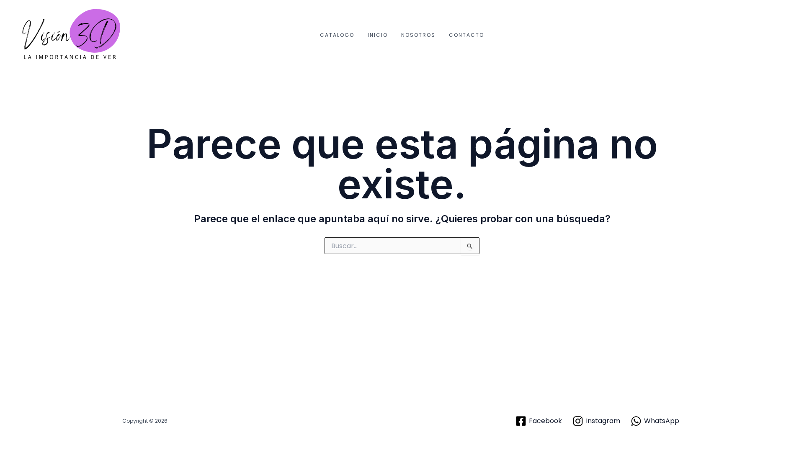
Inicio (378, 35)
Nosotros (418, 35)
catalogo (337, 35)
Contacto (466, 35)
